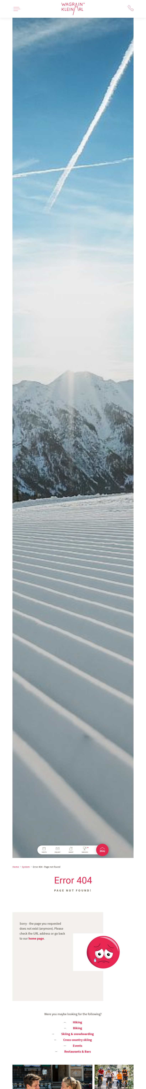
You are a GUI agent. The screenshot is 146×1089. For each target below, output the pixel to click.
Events (77, 1046)
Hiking (77, 1022)
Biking (77, 1028)
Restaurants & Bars (77, 1051)
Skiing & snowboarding (77, 1034)
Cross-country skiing (77, 1040)
